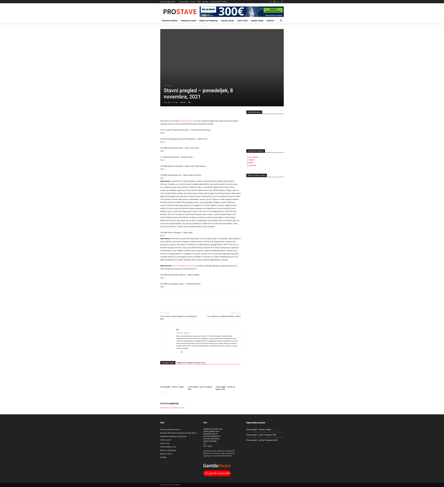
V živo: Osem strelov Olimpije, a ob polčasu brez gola (178, 317)
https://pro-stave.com (183, 333)
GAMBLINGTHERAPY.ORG (212, 429)
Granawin (252, 165)
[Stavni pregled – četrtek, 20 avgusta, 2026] (228, 376)
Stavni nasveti (170, 26)
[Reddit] (178, 352)
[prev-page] (161, 393)
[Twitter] (282, 1)
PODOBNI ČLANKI (168, 363)
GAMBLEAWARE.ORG (211, 431)
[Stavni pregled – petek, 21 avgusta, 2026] (200, 376)
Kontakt (270, 21)
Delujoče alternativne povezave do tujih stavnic (178, 433)
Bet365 (251, 160)
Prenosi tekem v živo (168, 447)
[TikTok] (278, 1)
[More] (178, 112)
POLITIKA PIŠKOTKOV (211, 439)
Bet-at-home (254, 157)
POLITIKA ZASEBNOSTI (211, 436)
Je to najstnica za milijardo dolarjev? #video (224, 316)
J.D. (169, 102)
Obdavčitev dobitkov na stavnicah (173, 436)
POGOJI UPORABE (210, 441)
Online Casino (227, 21)
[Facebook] (270, 1)
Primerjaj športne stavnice (170, 429)
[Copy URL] (173, 112)
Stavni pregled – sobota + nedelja (171, 387)
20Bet (199, 1)
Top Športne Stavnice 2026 (218, 1)
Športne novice (166, 454)
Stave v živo (242, 21)
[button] (281, 21)
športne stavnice (169, 21)
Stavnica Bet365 (184, 1)
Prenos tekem (257, 21)
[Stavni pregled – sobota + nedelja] (172, 376)
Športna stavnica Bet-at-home (184, 266)
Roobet (193, 1)
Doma (162, 26)
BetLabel (205, 1)
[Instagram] (274, 1)
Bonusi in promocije (208, 21)
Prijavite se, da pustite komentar (172, 408)
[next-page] (165, 393)
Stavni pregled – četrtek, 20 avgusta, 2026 (262, 440)
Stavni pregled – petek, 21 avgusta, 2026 (261, 435)
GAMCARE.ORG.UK (210, 434)
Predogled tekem (188, 21)
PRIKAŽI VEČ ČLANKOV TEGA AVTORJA (191, 363)
